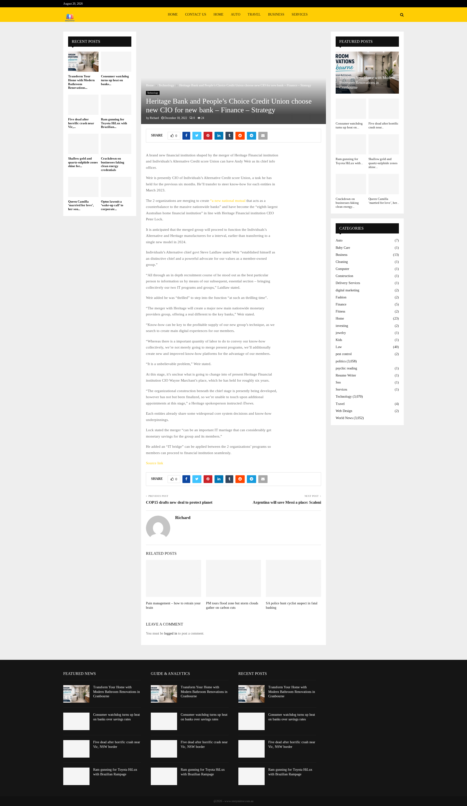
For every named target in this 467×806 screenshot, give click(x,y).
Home (173, 14)
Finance (341, 304)
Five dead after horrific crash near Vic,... (81, 123)
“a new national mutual (227, 201)
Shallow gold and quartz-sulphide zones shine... (382, 163)
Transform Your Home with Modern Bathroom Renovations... (81, 82)
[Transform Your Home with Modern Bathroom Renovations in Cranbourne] (83, 62)
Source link (154, 463)
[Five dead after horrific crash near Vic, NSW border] (83, 105)
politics (341, 361)
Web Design (344, 411)
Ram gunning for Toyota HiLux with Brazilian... (114, 123)
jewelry (341, 333)
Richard (154, 118)
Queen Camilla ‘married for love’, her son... (81, 205)
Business (276, 14)
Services (300, 14)
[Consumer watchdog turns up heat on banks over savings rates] (116, 62)
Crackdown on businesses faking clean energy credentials (112, 164)
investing (342, 326)
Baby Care (343, 248)
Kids (339, 340)
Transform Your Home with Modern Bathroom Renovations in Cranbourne (367, 83)
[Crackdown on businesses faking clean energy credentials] (116, 144)
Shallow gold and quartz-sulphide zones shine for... (83, 162)
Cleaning (342, 262)
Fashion (341, 297)
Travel (254, 14)
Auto (235, 14)
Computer (342, 269)
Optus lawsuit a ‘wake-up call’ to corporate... (112, 205)
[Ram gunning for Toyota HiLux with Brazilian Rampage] (116, 105)
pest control (344, 354)
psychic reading (346, 368)
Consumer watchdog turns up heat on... (349, 125)
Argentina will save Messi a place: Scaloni (287, 502)
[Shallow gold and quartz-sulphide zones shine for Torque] (83, 144)
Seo (338, 382)
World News (344, 418)
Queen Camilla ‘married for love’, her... (383, 201)
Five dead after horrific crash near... (383, 125)
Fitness (340, 311)
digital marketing (347, 290)
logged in (170, 633)
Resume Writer (346, 375)
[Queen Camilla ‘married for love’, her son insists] (83, 187)
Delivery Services (348, 283)
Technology (152, 92)
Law (339, 347)
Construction (344, 276)
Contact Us (195, 14)
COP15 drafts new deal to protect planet (179, 502)
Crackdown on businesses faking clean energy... (347, 203)
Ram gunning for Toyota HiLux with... (349, 161)
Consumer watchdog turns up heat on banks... (115, 80)
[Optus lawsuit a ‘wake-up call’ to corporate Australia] (116, 187)
